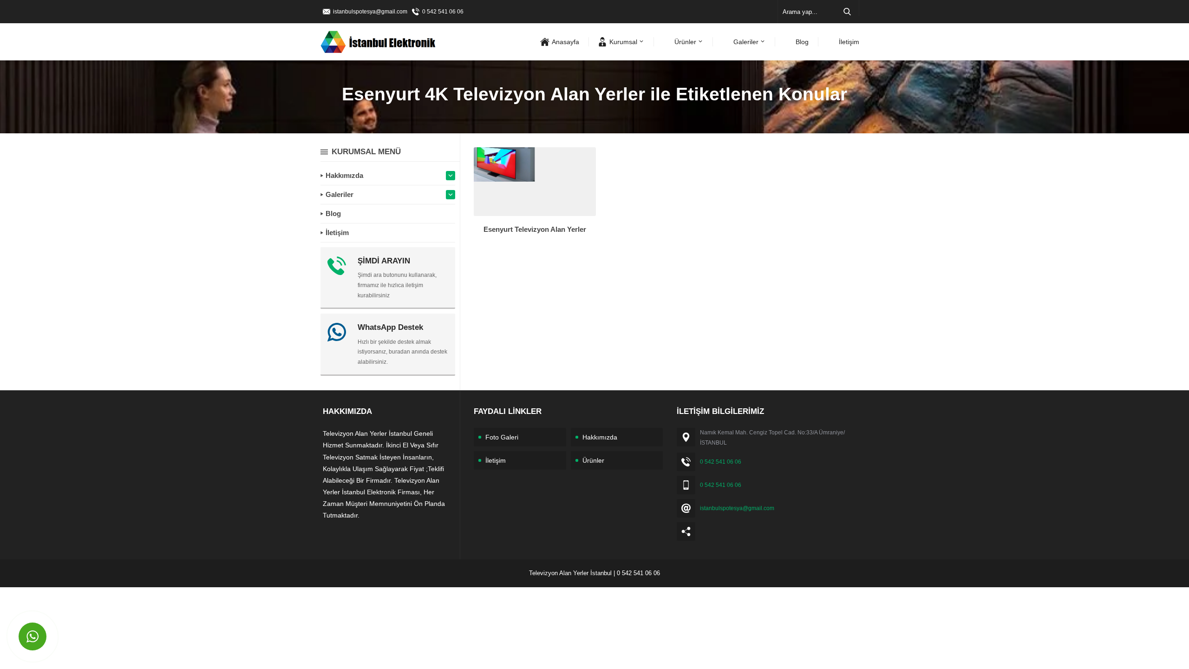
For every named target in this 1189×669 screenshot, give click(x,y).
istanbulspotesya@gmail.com (370, 11)
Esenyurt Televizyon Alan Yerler (534, 229)
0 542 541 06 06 (443, 11)
